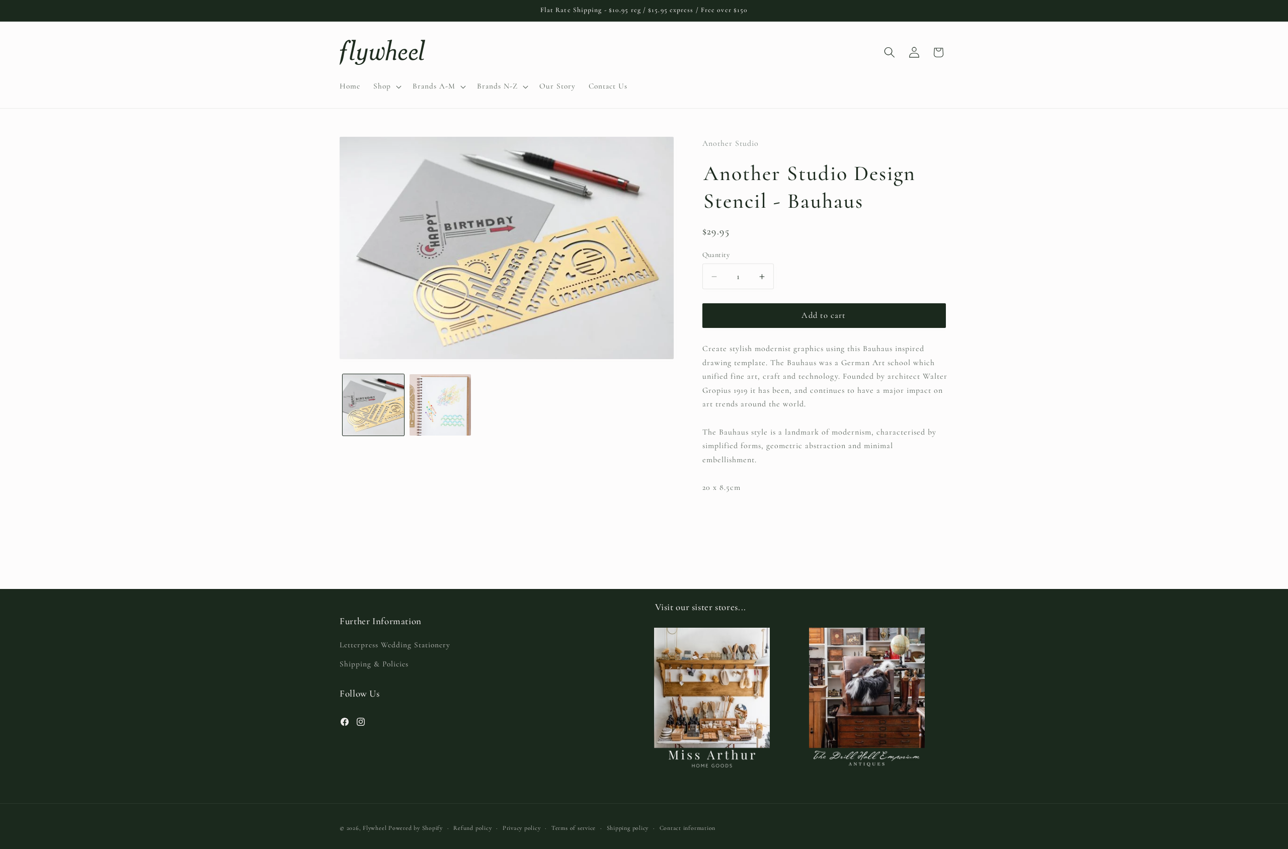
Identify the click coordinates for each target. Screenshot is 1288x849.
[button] (386, 86)
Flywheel (374, 827)
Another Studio (730, 143)
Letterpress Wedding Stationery (395, 644)
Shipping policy (628, 827)
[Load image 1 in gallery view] (373, 405)
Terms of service (573, 827)
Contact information (688, 827)
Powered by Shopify (415, 827)
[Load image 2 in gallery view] (440, 405)
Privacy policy (522, 827)
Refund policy (472, 827)
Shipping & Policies (374, 663)
